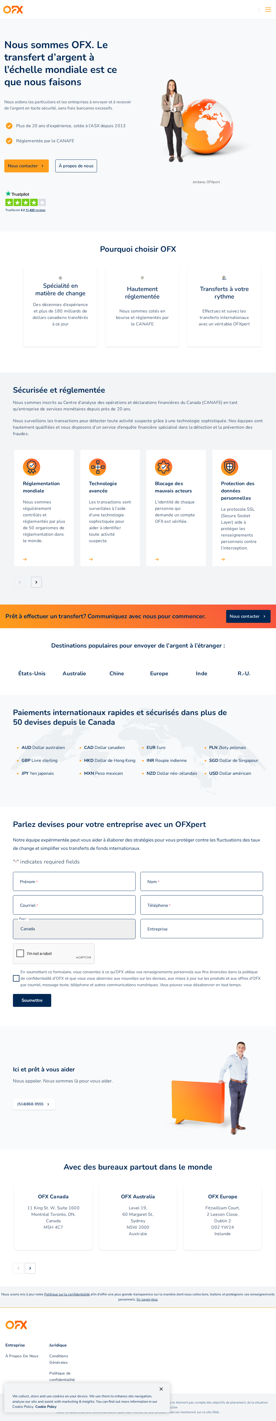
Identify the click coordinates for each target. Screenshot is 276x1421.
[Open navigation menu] (268, 9)
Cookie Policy (46, 1406)
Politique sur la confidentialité (67, 1294)
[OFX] (13, 10)
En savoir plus (147, 1299)
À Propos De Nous (22, 1356)
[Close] (161, 1389)
